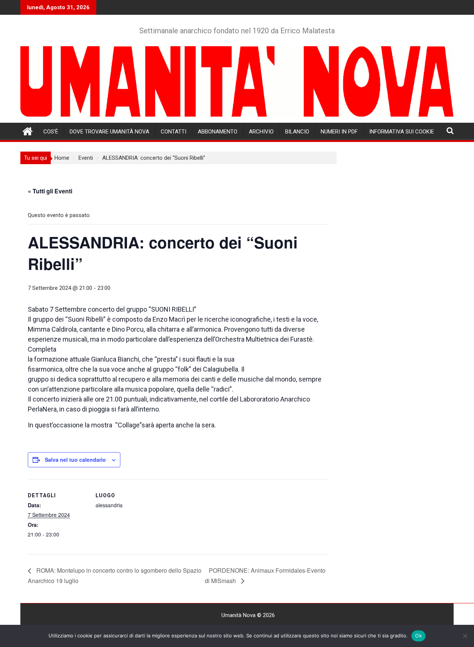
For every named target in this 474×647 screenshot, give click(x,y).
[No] (464, 636)
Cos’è (50, 131)
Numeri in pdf (339, 131)
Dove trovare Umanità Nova (109, 131)
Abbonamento (217, 131)
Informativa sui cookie (401, 131)
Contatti (173, 131)
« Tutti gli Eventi (50, 191)
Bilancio (297, 131)
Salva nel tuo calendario (75, 459)
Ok (418, 635)
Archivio (261, 131)
